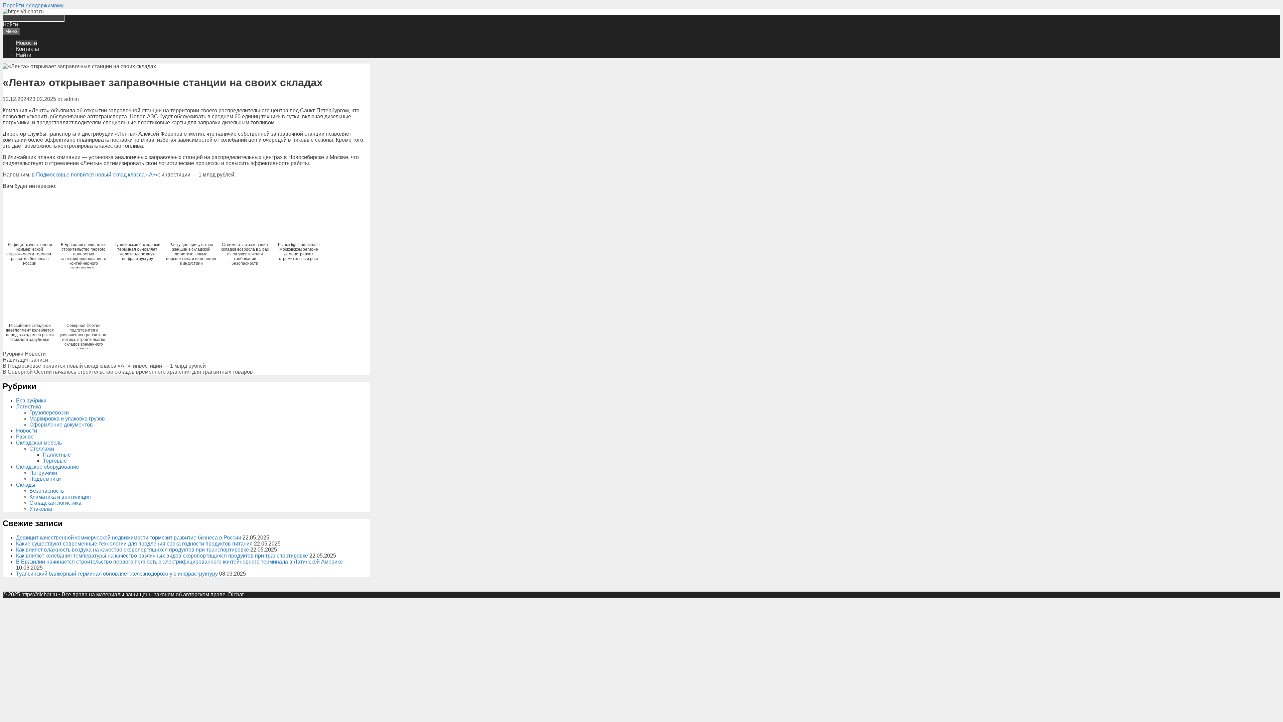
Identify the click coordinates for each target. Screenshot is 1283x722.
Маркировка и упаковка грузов (67, 419)
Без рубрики (31, 400)
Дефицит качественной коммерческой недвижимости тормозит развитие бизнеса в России (128, 537)
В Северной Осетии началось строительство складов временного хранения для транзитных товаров (128, 372)
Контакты (27, 49)
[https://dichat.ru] (23, 11)
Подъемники (45, 479)
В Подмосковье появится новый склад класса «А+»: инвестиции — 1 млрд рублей (104, 366)
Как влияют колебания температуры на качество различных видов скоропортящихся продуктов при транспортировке (162, 556)
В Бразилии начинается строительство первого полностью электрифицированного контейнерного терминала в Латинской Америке (179, 562)
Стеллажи (41, 449)
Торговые (55, 461)
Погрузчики (43, 473)
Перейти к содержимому (33, 5)
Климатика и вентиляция (60, 497)
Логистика (28, 406)
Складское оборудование (47, 467)
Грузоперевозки (49, 412)
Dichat (236, 594)
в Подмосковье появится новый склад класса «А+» (95, 174)
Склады (25, 485)
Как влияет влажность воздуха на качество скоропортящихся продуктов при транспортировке (132, 550)
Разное (25, 437)
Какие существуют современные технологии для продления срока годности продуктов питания (134, 544)
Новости (26, 43)
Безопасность (46, 491)
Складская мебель (39, 443)
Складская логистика (55, 503)
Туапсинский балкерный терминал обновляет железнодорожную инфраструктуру (117, 574)
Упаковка (40, 509)
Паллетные (57, 455)
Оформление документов (61, 425)
